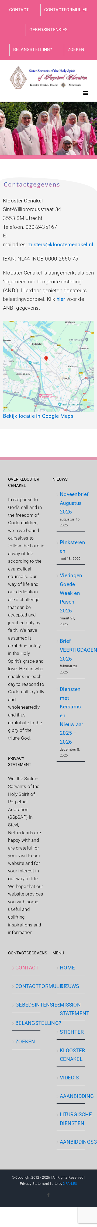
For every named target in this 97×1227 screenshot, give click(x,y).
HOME (67, 968)
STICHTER (71, 1032)
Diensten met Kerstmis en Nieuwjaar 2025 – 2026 (71, 715)
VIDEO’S (69, 1078)
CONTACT (26, 968)
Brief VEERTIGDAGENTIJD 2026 (71, 650)
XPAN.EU (70, 1184)
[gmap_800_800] (48, 323)
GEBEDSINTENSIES (26, 1005)
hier (61, 299)
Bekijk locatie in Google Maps (38, 416)
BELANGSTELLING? (26, 1023)
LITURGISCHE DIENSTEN (71, 1118)
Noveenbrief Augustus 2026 (71, 503)
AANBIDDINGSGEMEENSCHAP (71, 1142)
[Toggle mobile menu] (86, 93)
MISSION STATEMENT (71, 1009)
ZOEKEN (25, 1042)
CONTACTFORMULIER (26, 986)
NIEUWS (69, 986)
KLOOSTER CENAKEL (71, 1054)
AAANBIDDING (71, 1096)
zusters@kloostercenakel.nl (60, 244)
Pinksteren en (71, 546)
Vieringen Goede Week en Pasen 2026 (71, 593)
